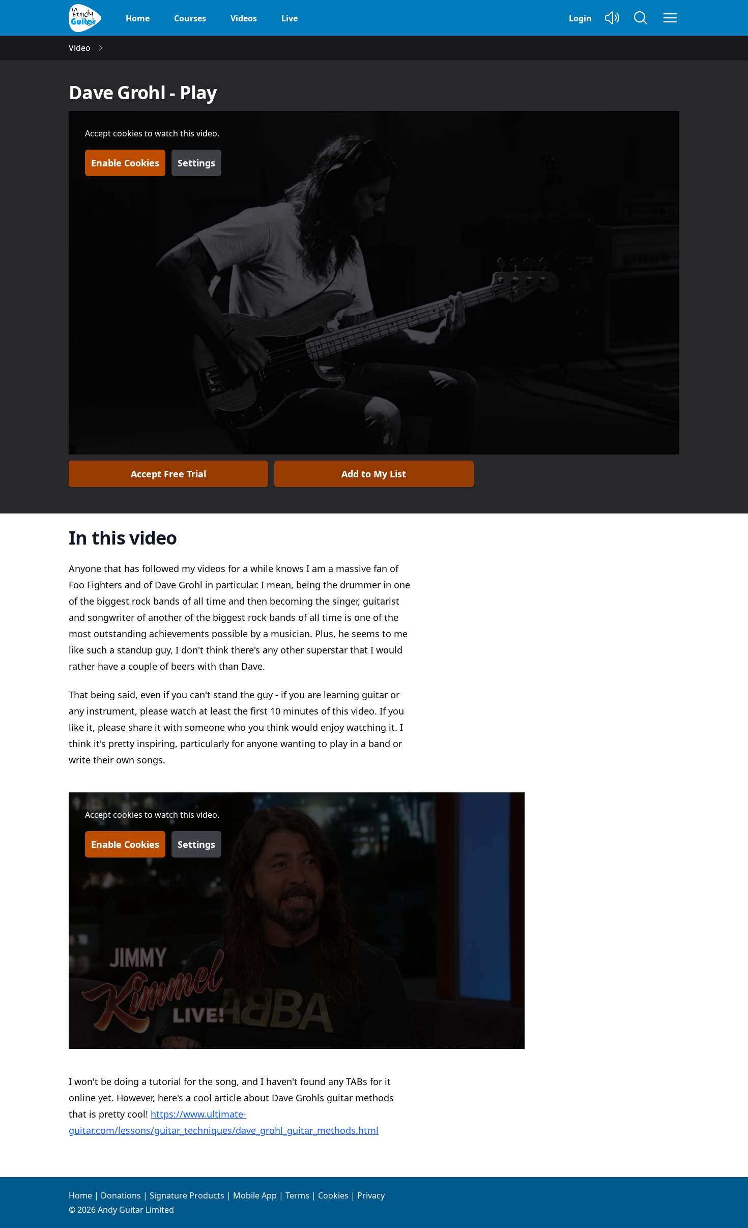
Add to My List (373, 474)
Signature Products (187, 1195)
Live (289, 18)
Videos (244, 18)
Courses (190, 18)
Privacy (371, 1195)
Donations (121, 1195)
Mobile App (255, 1195)
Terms (297, 1195)
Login (580, 18)
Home (138, 18)
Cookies (333, 1195)
